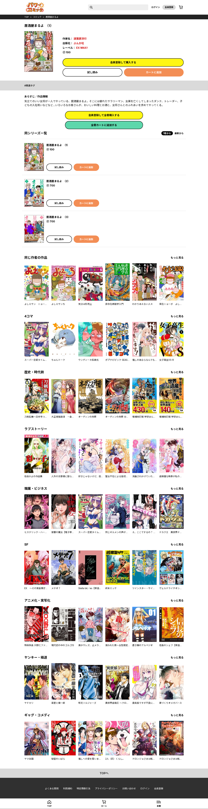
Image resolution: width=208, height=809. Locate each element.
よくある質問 (51, 788)
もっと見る (177, 257)
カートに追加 (154, 72)
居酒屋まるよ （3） (58, 217)
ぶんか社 (79, 43)
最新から (179, 133)
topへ (104, 773)
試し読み (92, 72)
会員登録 (169, 7)
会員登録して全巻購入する (104, 115)
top (26, 17)
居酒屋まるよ (52, 17)
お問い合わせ (129, 788)
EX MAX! (82, 47)
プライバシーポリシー (106, 788)
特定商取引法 (83, 788)
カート (104, 806)
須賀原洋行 (80, 38)
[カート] (181, 7)
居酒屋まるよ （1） (57, 145)
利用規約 (67, 788)
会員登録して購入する (123, 62)
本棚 (159, 806)
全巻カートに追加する (104, 125)
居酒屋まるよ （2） (58, 181)
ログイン (155, 7)
